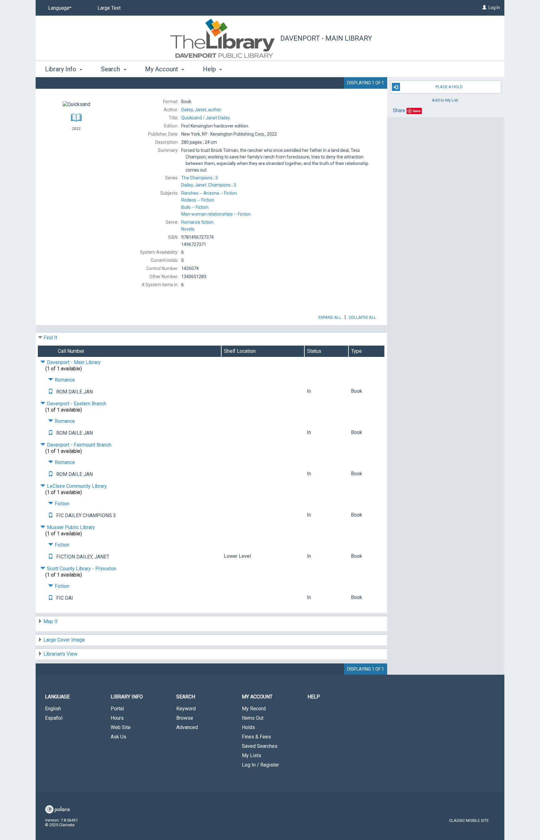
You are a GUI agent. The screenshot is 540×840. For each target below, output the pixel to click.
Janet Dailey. (206, 117)
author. (201, 109)
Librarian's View (60, 654)
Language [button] (57, 697)
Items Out (252, 718)
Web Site (121, 727)
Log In (494, 7)
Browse (184, 718)
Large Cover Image (64, 640)
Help (314, 697)
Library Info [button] (61, 69)
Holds (248, 727)
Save (417, 110)
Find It (50, 338)
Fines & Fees (256, 737)
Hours (117, 718)
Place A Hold (449, 86)
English (53, 709)
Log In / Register (260, 765)
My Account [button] (162, 69)
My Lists (251, 755)
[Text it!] (50, 392)
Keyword (186, 709)
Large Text (109, 8)
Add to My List (445, 100)
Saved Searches (260, 746)
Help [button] (210, 69)
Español (53, 718)
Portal (117, 709)
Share (399, 110)
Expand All (330, 317)
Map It (50, 621)
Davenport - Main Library (326, 38)
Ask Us (118, 737)
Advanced (187, 727)
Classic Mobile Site (469, 820)
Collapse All (362, 317)
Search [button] (111, 69)
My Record (254, 709)
